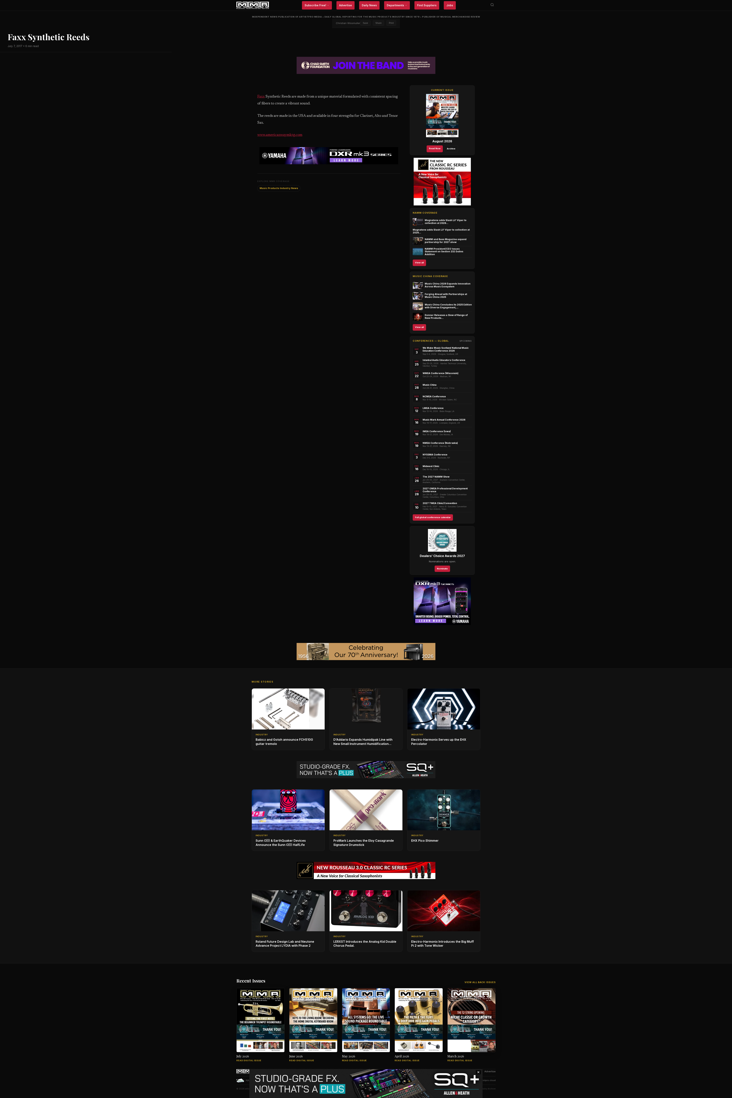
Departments (395, 5)
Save (365, 23)
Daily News (369, 5)
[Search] (492, 5)
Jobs (449, 5)
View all (419, 262)
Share (378, 23)
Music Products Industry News (279, 188)
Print (391, 23)
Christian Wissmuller (348, 23)
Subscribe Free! (315, 5)
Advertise (345, 5)
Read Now (435, 148)
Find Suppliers (427, 5)
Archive (451, 148)
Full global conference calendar (433, 517)
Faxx (261, 97)
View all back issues (480, 982)
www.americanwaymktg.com (279, 135)
